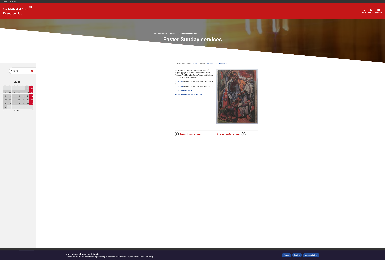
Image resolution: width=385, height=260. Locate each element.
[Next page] (244, 134)
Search (364, 12)
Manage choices (311, 255)
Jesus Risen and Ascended (216, 64)
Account (370, 12)
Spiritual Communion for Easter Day (188, 94)
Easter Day (179, 81)
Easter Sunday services (188, 34)
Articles (173, 34)
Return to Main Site (10, 1)
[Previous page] (177, 134)
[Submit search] (32, 71)
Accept (286, 255)
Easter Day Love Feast (183, 90)
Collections (378, 12)
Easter (194, 64)
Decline (297, 255)
